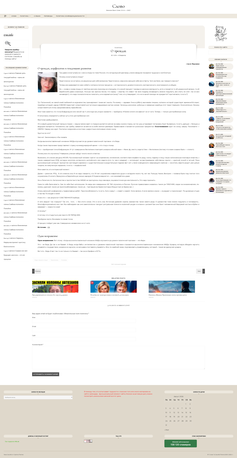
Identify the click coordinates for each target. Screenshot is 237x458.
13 (178, 412)
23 (190, 417)
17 (166, 417)
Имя (33, 317)
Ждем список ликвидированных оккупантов (221, 67)
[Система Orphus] (8, 45)
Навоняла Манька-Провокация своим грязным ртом (168, 295)
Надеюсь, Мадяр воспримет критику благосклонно (14, 242)
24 (166, 421)
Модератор (122, 55)
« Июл (166, 430)
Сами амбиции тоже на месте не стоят (223, 145)
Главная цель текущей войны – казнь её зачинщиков (14, 77)
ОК (49, 227)
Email (34, 326)
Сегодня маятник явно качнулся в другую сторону (222, 164)
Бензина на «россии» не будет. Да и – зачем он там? (223, 85)
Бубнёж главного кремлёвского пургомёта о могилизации (224, 190)
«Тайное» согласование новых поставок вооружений (223, 120)
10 (166, 412)
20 (179, 417)
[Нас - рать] (201, 271)
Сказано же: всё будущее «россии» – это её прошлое (15, 255)
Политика (24, 16)
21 (182, 417)
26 (174, 421)
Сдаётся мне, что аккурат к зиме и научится (223, 154)
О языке (37, 16)
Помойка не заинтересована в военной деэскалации (109, 295)
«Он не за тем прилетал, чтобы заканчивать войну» (224, 128)
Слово (118, 6)
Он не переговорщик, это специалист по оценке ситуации (223, 181)
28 (182, 421)
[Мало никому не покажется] (36, 271)
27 (178, 421)
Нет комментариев (118, 264)
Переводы (48, 16)
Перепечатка (54, 260)
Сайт (34, 335)
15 (186, 412)
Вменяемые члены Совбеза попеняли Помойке (14, 103)
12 (174, 412)
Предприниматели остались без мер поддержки (50, 295)
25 (170, 421)
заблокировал (181, 444)
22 (186, 417)
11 (170, 412)
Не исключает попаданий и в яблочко (223, 136)
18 (170, 417)
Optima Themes (18, 454)
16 (190, 412)
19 (174, 417)
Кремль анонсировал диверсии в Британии (222, 172)
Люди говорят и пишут (41, 260)
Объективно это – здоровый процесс (221, 110)
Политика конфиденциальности (70, 16)
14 (182, 412)
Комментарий (37, 344)
